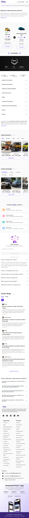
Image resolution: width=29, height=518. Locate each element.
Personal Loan (19, 437)
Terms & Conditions (8, 516)
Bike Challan (18, 466)
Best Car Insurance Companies (20, 462)
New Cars (18, 422)
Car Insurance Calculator (19, 446)
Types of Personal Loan (20, 455)
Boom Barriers (6, 447)
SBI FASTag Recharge (7, 426)
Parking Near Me (19, 431)
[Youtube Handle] (18, 415)
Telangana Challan (6, 429)
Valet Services (6, 433)
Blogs (4, 424)
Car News (5, 441)
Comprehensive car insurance (7, 450)
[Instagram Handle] (3, 415)
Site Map (22, 516)
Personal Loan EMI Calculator (20, 440)
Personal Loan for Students (19, 458)
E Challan (18, 426)
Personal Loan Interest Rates (7, 454)
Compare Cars (8, 5)
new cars (7, 13)
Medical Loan (6, 457)
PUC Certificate (6, 463)
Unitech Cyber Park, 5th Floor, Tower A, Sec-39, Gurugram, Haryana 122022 (13, 479)
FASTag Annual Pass (7, 439)
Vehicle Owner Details (20, 443)
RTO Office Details (19, 435)
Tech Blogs (5, 431)
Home (3, 5)
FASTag (17, 429)
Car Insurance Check (20, 449)
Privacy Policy (16, 516)
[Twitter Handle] (10, 415)
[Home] (3, 2)
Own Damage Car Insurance (6, 460)
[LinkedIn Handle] (14, 415)
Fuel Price (18, 433)
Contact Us (5, 422)
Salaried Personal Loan (20, 464)
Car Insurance (19, 424)
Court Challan (6, 465)
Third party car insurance (19, 452)
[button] (14, 308)
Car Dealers (5, 445)
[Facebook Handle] (7, 415)
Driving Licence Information (6, 436)
